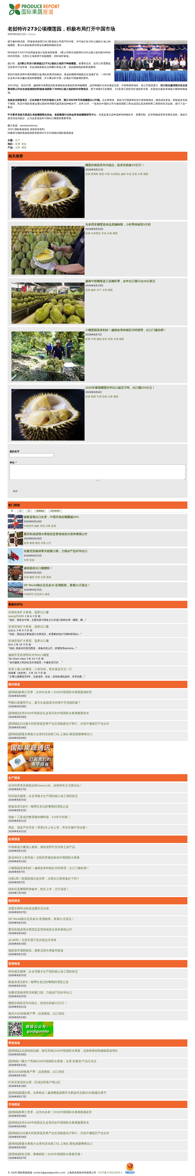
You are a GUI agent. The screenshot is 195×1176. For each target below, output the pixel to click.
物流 (37, 543)
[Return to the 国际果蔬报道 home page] (36, 16)
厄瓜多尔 (39, 594)
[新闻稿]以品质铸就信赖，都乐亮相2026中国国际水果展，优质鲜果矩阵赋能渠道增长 (63, 1050)
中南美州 (29, 526)
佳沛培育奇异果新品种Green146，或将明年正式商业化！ (45, 785)
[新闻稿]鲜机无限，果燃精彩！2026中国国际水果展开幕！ (45, 1154)
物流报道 (14, 900)
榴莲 (23, 147)
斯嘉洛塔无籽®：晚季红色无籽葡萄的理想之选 (38, 806)
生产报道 (14, 777)
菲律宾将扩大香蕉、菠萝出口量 (28, 612)
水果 (17, 147)
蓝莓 (53, 526)
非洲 (26, 560)
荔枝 (48, 577)
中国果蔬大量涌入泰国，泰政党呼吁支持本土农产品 (41, 847)
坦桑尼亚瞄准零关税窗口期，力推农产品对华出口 (55, 551)
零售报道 (14, 1043)
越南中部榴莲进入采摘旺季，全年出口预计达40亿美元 (120, 281)
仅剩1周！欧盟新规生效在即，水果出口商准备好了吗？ (44, 878)
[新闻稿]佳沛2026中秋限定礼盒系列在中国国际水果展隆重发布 (48, 713)
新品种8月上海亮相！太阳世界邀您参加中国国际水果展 (44, 857)
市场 (128, 174)
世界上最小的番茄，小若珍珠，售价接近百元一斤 (40, 669)
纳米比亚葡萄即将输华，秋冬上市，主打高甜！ (38, 889)
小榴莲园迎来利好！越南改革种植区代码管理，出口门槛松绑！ (125, 330)
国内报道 (14, 684)
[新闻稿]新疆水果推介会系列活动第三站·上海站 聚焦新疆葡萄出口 (50, 734)
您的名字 (14, 451)
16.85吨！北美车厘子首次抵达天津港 (32, 940)
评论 (13, 462)
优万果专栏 (55, 511)
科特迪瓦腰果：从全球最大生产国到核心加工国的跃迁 (43, 796)
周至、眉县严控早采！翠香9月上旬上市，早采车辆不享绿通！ (48, 827)
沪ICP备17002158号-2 (110, 1172)
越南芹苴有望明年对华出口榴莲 (28, 655)
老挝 (23, 144)
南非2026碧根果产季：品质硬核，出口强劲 (36, 1013)
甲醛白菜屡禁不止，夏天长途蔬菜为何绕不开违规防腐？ (44, 702)
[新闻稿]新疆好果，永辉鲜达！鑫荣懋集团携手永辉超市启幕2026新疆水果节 (57, 1092)
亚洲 (17, 144)
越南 (123, 174)
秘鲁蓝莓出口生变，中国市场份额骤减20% (51, 517)
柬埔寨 (94, 174)
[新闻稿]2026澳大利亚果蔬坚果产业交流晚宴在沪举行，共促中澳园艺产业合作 (58, 723)
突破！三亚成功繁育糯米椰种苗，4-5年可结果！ (39, 817)
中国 (107, 174)
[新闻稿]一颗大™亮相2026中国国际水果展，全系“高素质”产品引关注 (52, 1061)
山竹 (48, 543)
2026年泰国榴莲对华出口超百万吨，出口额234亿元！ (120, 387)
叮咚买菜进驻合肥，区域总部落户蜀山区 (34, 1082)
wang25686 (16, 616)
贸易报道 (14, 963)
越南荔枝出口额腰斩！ (38, 568)
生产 (17, 140)
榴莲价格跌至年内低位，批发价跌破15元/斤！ (114, 165)
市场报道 (14, 1104)
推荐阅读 (40, 511)
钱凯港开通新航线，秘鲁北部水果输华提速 (35, 950)
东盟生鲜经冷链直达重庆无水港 (28, 908)
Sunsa (31, 34)
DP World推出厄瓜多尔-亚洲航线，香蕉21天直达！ (57, 585)
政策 (104, 339)
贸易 (134, 174)
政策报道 (14, 839)
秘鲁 (36, 526)
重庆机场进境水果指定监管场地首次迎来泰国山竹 (55, 534)
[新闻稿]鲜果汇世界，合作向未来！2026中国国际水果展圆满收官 (50, 692)
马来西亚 (115, 174)
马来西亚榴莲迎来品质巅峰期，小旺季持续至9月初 (118, 224)
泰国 (101, 174)
